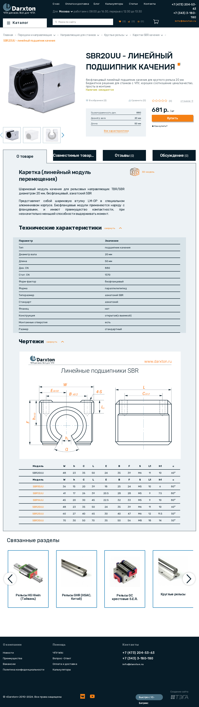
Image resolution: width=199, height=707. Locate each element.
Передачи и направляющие (35, 35)
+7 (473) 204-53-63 (184, 6)
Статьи (133, 3)
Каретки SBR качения (146, 35)
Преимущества (12, 658)
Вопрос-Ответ (62, 658)
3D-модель (148, 172)
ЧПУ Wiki (58, 652)
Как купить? (160, 126)
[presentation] (62, 135)
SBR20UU (38, 506)
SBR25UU (38, 513)
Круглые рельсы (114, 35)
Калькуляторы (114, 3)
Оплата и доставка (76, 3)
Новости (8, 652)
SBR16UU (38, 500)
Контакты (150, 3)
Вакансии (9, 663)
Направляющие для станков (78, 35)
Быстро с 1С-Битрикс (146, 697)
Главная (8, 35)
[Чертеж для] (100, 405)
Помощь (59, 644)
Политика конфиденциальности (23, 669)
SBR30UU (38, 520)
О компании (12, 644)
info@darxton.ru (133, 664)
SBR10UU (38, 486)
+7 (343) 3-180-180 (184, 15)
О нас (56, 3)
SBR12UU (38, 493)
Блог (97, 3)
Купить (172, 118)
